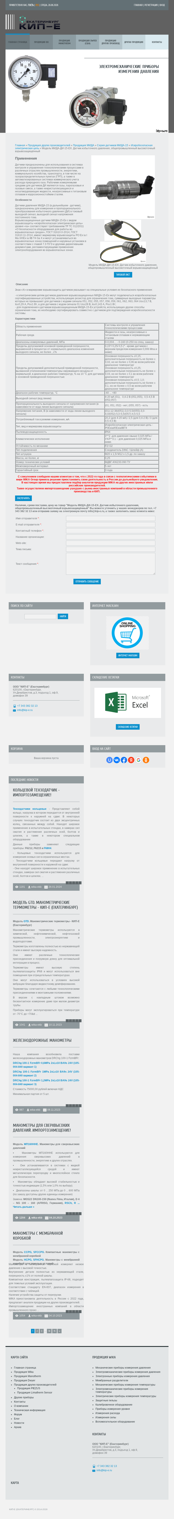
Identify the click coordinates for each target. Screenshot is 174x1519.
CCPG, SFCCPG (34, 1252)
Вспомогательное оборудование (115, 1421)
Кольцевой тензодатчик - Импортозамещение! (36, 792)
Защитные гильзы (106, 1400)
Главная (138, 5)
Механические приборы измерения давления (123, 1367)
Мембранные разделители (111, 1380)
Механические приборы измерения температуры (125, 1384)
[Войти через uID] (109, 760)
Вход (162, 5)
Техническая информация (29, 1410)
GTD (26, 921)
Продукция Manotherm (27, 1376)
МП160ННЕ (31, 1144)
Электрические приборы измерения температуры (125, 1396)
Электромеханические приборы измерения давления (127, 1371)
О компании (21, 1405)
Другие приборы (24, 1397)
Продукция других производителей (49, 145)
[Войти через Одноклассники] (146, 760)
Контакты (19, 1401)
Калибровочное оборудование (113, 1404)
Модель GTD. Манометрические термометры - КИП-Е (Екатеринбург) (45, 905)
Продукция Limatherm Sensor (34, 1392)
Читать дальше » (23, 1206)
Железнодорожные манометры (42, 1040)
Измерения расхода (107, 1413)
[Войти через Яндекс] (131, 760)
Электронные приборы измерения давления (122, 1376)
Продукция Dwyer (24, 1380)
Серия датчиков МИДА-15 (112, 145)
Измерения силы (105, 1417)
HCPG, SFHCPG (34, 1259)
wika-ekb (36, 886)
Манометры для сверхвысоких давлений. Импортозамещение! (42, 1128)
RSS (37, 5)
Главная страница (25, 1367)
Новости (19, 1422)
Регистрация (151, 5)
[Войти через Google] (138, 760)
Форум (18, 1414)
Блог (17, 1418)
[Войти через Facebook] (124, 760)
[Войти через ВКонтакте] (117, 760)
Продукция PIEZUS (28, 1388)
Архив (17, 1427)
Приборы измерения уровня (112, 1408)
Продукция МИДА (83, 145)
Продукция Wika (24, 1371)
